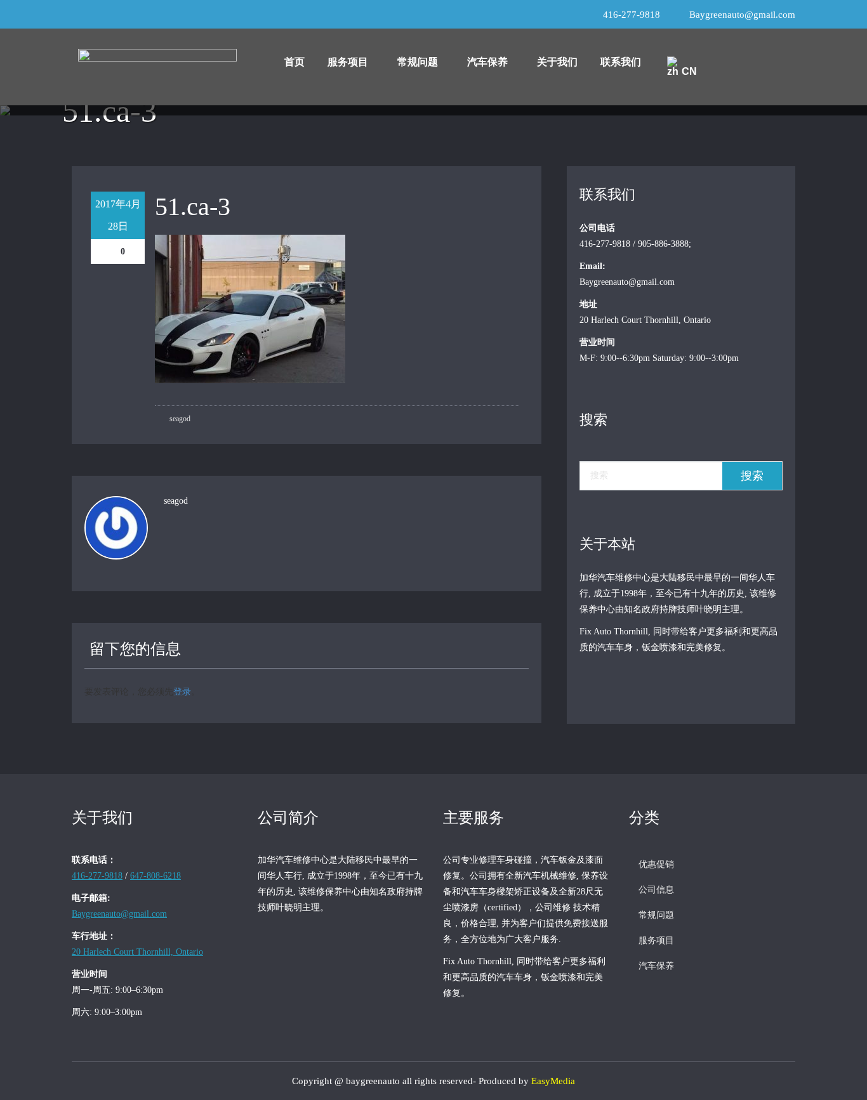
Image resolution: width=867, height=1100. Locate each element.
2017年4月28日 (118, 215)
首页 (294, 61)
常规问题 (417, 61)
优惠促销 (656, 864)
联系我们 (620, 61)
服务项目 (348, 61)
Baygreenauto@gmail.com (742, 15)
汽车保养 (487, 61)
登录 (182, 690)
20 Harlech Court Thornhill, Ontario (137, 952)
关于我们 (557, 61)
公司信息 (656, 889)
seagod (179, 418)
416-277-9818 (631, 15)
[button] (351, 62)
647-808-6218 (155, 876)
